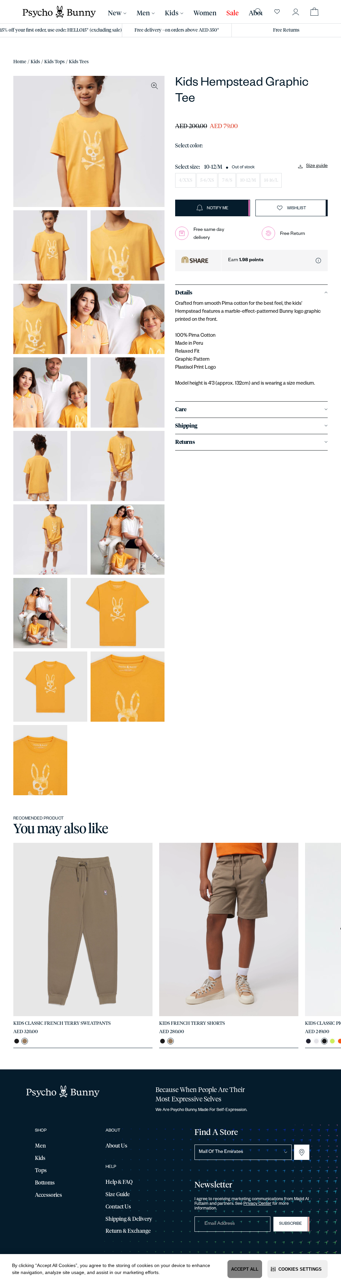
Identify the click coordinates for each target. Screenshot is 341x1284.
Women (204, 13)
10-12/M (248, 180)
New (115, 13)
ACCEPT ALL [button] (244, 1269)
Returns (185, 442)
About (258, 13)
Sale (232, 13)
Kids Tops (54, 62)
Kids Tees (79, 62)
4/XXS (185, 180)
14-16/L (271, 180)
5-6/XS (207, 180)
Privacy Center (257, 1204)
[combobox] (243, 1152)
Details (183, 292)
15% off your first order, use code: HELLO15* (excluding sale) (61, 30)
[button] (297, 1269)
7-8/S (227, 180)
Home (19, 62)
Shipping (186, 426)
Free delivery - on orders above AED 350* (177, 30)
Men (143, 13)
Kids (35, 62)
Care (180, 409)
